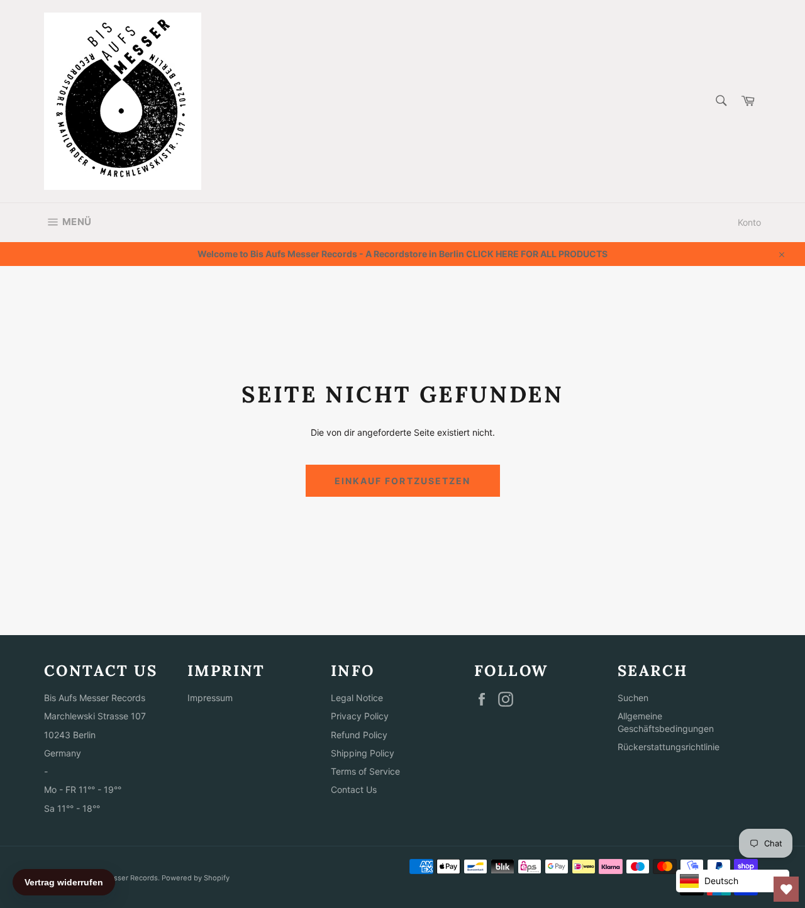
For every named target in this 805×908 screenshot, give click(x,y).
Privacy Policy (360, 716)
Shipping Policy (362, 753)
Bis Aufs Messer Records (116, 877)
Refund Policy (359, 734)
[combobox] (720, 101)
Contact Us (354, 789)
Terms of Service (365, 771)
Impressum (210, 697)
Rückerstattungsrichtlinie (668, 746)
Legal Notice (357, 697)
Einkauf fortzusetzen (403, 480)
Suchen (633, 697)
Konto (749, 222)
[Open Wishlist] (786, 889)
